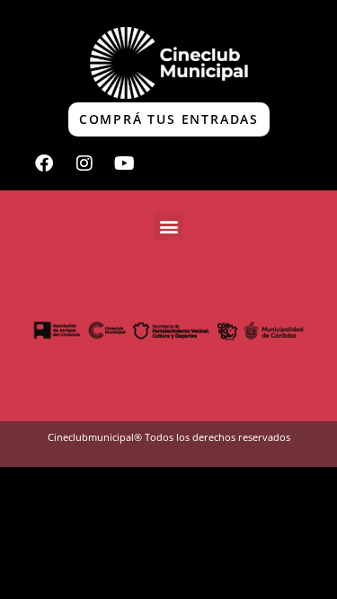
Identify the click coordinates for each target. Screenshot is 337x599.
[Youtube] (125, 163)
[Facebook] (44, 163)
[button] (168, 226)
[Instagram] (84, 163)
